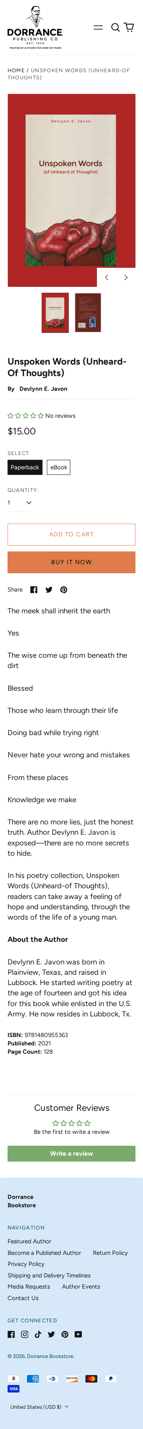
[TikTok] (38, 1334)
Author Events (81, 1286)
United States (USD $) (36, 1407)
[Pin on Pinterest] (64, 589)
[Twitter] (51, 1334)
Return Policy (110, 1252)
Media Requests (29, 1286)
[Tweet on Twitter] (49, 589)
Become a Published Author (44, 1252)
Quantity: (23, 490)
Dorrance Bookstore (50, 1356)
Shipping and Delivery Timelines (49, 1275)
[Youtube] (78, 1334)
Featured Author (29, 1241)
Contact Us (23, 1298)
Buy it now (71, 562)
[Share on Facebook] (34, 589)
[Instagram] (25, 1334)
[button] (115, 27)
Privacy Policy (26, 1264)
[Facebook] (11, 1334)
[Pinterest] (65, 1334)
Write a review (71, 1153)
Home (16, 70)
